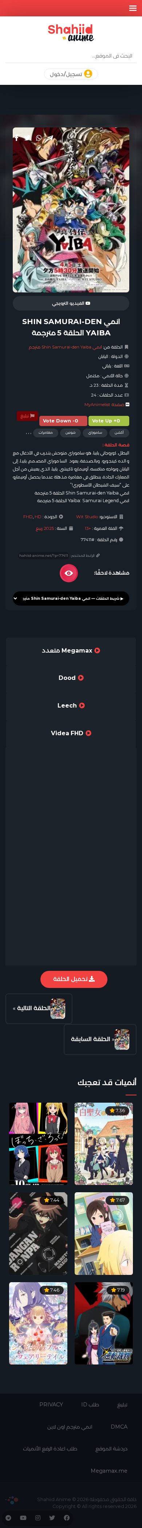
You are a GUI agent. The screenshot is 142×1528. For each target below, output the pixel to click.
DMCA (119, 1426)
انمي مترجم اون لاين (69, 1426)
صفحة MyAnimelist (104, 404)
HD (38, 516)
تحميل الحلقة (71, 979)
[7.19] (104, 1322)
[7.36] (104, 1143)
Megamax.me (109, 1471)
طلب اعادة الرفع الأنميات (50, 1448)
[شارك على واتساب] (39, 138)
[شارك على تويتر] (27, 138)
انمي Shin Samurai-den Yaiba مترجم (65, 347)
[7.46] (38, 1322)
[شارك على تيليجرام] (50, 138)
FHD (28, 516)
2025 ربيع (45, 528)
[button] (133, 8)
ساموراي (95, 432)
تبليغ (25, 415)
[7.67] (104, 1233)
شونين (70, 432)
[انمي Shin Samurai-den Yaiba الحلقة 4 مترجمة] (122, 1039)
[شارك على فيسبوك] (16, 138)
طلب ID (90, 1404)
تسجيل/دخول (66, 74)
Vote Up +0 (106, 421)
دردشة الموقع (111, 1448)
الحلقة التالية (34, 1008)
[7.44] (38, 1233)
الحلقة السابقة (90, 1039)
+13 (88, 528)
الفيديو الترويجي (69, 303)
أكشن (119, 432)
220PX (11, 1500)
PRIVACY (51, 1404)
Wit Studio (87, 516)
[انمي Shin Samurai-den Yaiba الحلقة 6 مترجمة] (58, 1009)
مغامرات (46, 432)
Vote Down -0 (60, 421)
